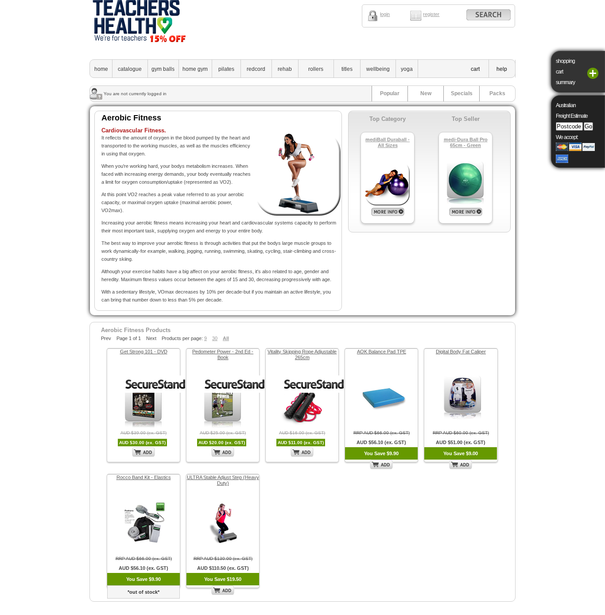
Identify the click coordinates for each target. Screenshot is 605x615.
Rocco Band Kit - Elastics (143, 477)
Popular (389, 93)
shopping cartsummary (565, 71)
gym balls (163, 69)
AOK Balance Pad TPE (381, 351)
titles (347, 69)
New (425, 93)
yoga (407, 69)
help (501, 69)
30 (214, 338)
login (385, 14)
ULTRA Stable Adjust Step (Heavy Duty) (223, 480)
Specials (462, 93)
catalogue (130, 69)
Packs (497, 93)
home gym (195, 69)
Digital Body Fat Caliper (461, 351)
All (226, 338)
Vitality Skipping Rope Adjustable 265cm (302, 354)
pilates (226, 69)
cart (475, 69)
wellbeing (378, 69)
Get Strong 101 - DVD (143, 351)
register (431, 14)
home (101, 69)
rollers (315, 69)
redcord (256, 69)
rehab (285, 69)
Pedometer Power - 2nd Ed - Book (222, 354)
